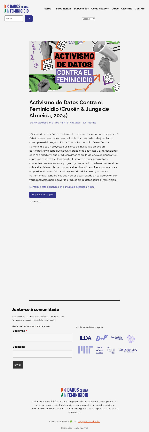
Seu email (20, 330)
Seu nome (19, 346)
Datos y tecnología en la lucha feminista (49, 122)
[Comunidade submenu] (108, 8)
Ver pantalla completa (43, 194)
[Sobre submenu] (52, 8)
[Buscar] (29, 18)
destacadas (75, 122)
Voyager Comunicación (89, 421)
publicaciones (89, 122)
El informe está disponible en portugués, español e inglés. (62, 186)
